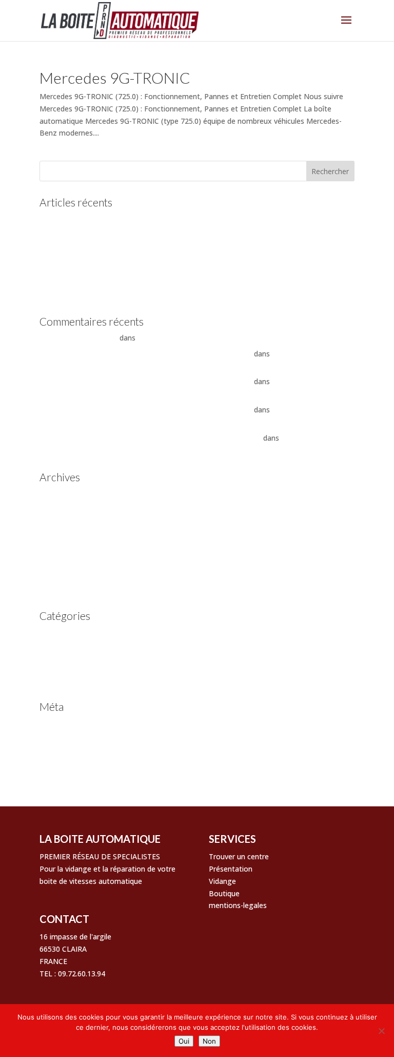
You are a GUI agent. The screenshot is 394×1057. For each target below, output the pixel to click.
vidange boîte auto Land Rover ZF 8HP (105, 294)
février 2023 (59, 541)
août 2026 (57, 493)
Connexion (57, 723)
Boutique (224, 893)
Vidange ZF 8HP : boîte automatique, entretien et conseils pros (146, 353)
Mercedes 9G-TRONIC (115, 77)
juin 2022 (55, 572)
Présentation (230, 869)
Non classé (58, 648)
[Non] (381, 1031)
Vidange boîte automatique (86, 663)
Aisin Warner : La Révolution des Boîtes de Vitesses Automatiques (150, 438)
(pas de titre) (61, 247)
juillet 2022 (58, 556)
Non (209, 1041)
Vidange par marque (73, 679)
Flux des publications (74, 739)
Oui (184, 1041)
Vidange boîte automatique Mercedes (103, 263)
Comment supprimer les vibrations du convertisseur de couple (241, 338)
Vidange (222, 881)
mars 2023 (57, 525)
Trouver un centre (239, 856)
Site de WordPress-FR (76, 770)
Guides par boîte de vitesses (87, 632)
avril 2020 (55, 588)
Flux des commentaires (79, 755)
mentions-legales (238, 905)
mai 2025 (55, 509)
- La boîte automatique (78, 338)
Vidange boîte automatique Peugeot (101, 278)
